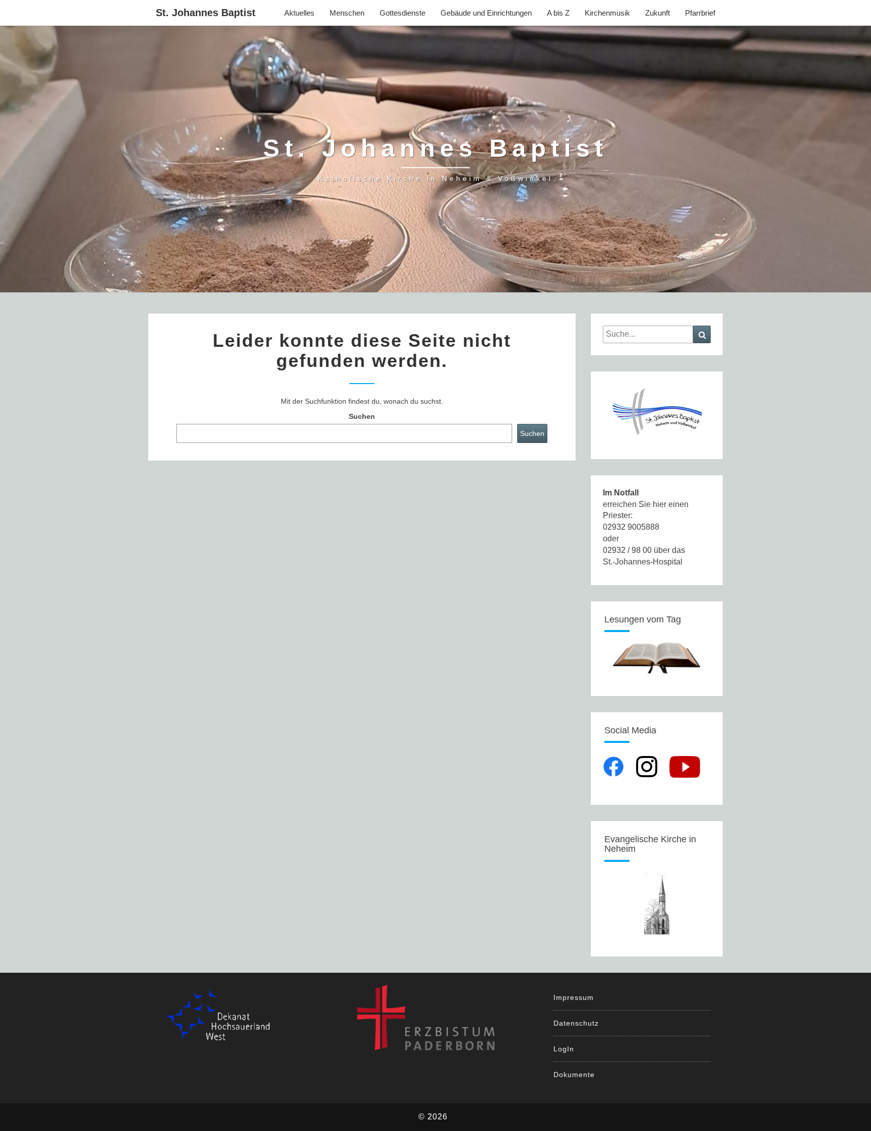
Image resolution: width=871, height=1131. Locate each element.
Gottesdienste (402, 13)
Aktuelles (299, 13)
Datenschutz (576, 1023)
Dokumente (574, 1075)
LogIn (563, 1049)
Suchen (362, 416)
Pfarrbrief (700, 13)
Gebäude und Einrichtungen (486, 13)
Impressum (573, 997)
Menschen (347, 13)
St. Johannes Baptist (206, 12)
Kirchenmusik (607, 13)
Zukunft (657, 13)
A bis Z (558, 13)
